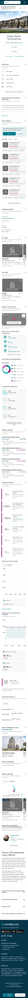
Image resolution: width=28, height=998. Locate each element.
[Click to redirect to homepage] (2, 2)
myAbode (12, 927)
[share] (20, 8)
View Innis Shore (6, 609)
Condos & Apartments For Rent (13, 975)
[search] (12, 2)
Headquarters (19, 957)
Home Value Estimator (7, 972)
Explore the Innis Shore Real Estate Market (13, 891)
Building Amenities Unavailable (14, 91)
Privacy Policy (5, 960)
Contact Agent (14, 845)
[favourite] (24, 8)
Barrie (8, 9)
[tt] (2, 936)
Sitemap (21, 960)
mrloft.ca (11, 957)
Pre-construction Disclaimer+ (14, 986)
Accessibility (22, 958)
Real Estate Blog (5, 968)
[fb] (5, 936)
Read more (5, 115)
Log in (21, 133)
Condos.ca (4, 927)
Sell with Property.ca (17, 968)
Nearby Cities (6, 906)
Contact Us (4, 970)
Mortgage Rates (6, 974)
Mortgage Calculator (20, 972)
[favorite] (20, 246)
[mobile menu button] (25, 2)
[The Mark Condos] (20, 738)
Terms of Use (13, 960)
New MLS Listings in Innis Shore (12, 913)
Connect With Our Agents (15, 970)
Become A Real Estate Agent (9, 958)
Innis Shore (3, 9)
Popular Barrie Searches (9, 899)
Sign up (9, 133)
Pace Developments (16, 42)
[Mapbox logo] (5, 796)
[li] (11, 936)
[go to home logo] (9, 924)
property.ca (4, 957)
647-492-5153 (14, 840)
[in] (8, 936)
